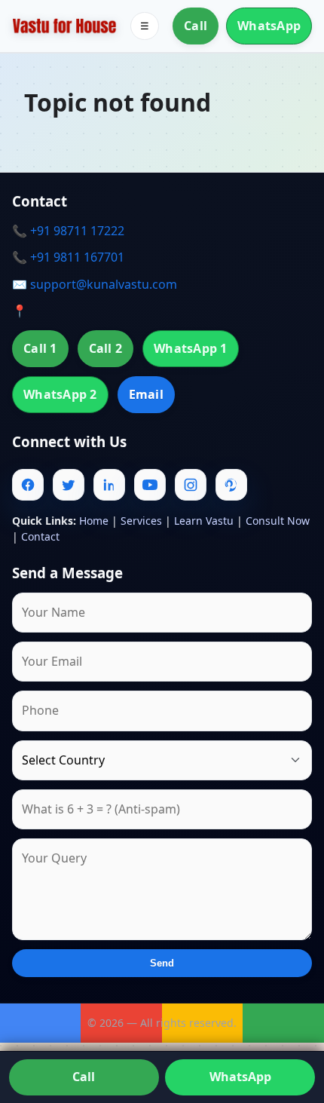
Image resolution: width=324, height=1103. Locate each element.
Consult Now (278, 520)
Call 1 (40, 348)
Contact (40, 536)
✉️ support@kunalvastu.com (94, 284)
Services (141, 520)
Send (162, 963)
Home (94, 520)
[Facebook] (28, 485)
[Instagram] (190, 485)
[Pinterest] (231, 485)
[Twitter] (68, 485)
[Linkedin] (109, 485)
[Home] (64, 26)
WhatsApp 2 (60, 394)
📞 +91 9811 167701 (68, 257)
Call (195, 25)
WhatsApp (269, 25)
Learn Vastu (204, 520)
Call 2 (106, 348)
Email (146, 394)
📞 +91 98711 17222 (68, 230)
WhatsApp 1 (191, 348)
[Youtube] (150, 485)
